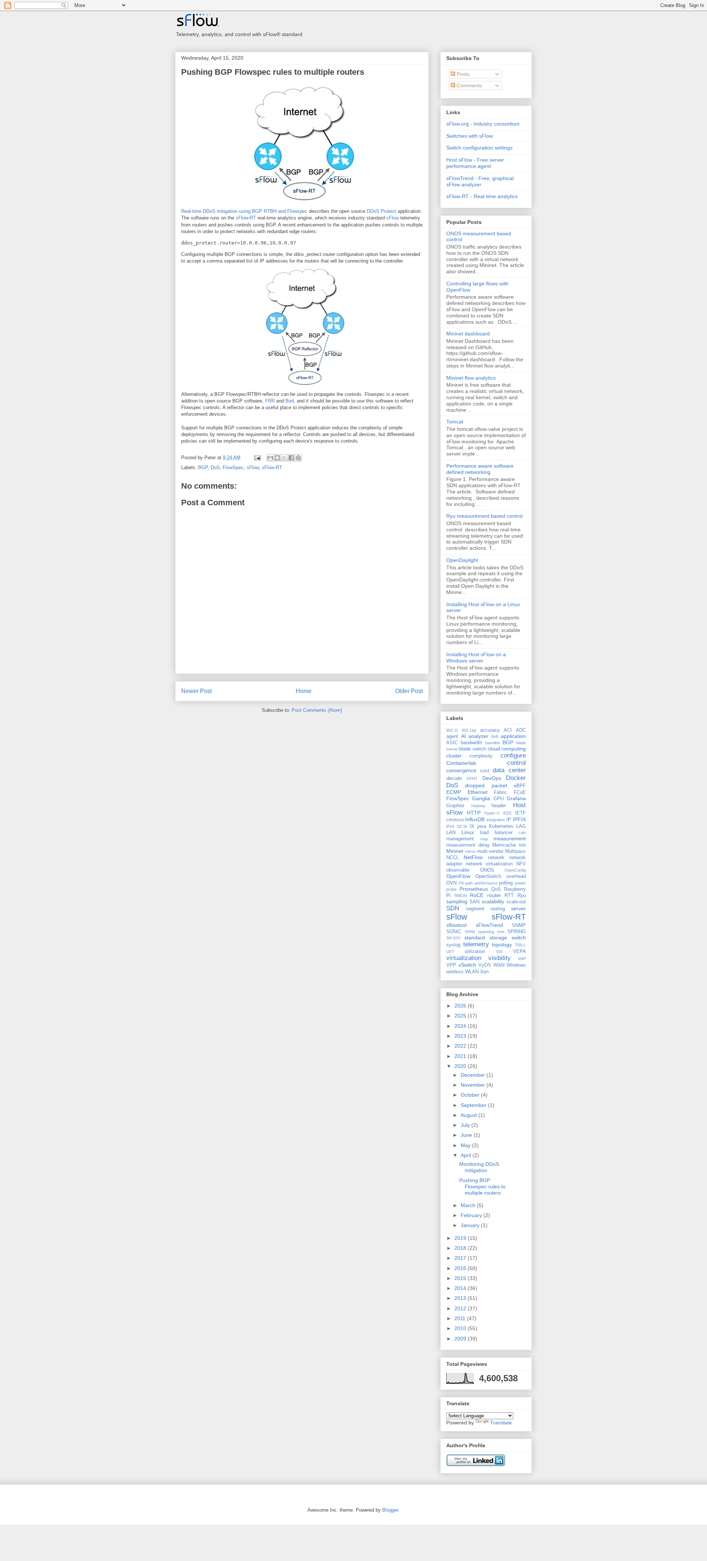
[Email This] (270, 457)
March (469, 1205)
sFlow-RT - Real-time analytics (482, 196)
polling (506, 883)
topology (502, 945)
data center (509, 770)
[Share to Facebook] (291, 457)
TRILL (520, 945)
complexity (481, 756)
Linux (467, 832)
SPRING (516, 931)
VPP (451, 965)
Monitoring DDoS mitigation (479, 1167)
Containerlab (461, 763)
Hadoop (478, 806)
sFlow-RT (246, 218)
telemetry (476, 944)
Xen (484, 971)
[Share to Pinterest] (298, 457)
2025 (461, 1016)
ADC (521, 730)
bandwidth (471, 742)
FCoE (520, 792)
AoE (495, 736)
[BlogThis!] (277, 457)
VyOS (484, 965)
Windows (516, 965)
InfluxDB (475, 819)
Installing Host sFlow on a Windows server (476, 657)
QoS (496, 889)
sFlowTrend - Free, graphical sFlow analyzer (480, 181)
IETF (520, 813)
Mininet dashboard (468, 334)
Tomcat (454, 422)
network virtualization (489, 863)
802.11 (452, 730)
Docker (516, 777)
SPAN (470, 931)
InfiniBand (455, 820)
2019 (461, 1238)
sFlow (392, 218)
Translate (501, 1422)
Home (304, 691)
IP (508, 819)
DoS (215, 467)
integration (495, 820)
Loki (522, 832)
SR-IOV (453, 938)
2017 (461, 1258)
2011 (460, 1318)
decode (454, 778)
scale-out (516, 901)
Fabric (500, 792)
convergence (461, 770)
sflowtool (456, 925)
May (466, 1145)
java (481, 826)
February (472, 1215)
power (520, 883)
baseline (492, 743)
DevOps (491, 778)
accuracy (490, 730)
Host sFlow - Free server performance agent (475, 163)
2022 (461, 1046)
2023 (461, 1036)
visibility (499, 957)
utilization (475, 951)
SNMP (519, 925)
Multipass (515, 851)
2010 (461, 1328)
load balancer (496, 832)
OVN (451, 883)
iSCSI (462, 826)
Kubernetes (501, 826)
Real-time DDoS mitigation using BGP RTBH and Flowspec (244, 211)
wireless (455, 971)
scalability (493, 901)
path (469, 883)
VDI (499, 951)
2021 (461, 1056)
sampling (456, 901)
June (467, 1135)
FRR (270, 401)
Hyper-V (491, 813)
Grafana (516, 798)
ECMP (453, 792)
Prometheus (474, 889)
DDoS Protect (381, 211)
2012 (461, 1308)
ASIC (452, 742)
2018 (461, 1248)
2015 (461, 1278)
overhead (516, 876)
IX (471, 826)
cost (484, 770)
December (473, 1075)
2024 (461, 1026)
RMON (460, 895)
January (471, 1225)
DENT (472, 778)
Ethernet (478, 792)
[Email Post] (257, 457)
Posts (462, 74)
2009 (461, 1339)
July (466, 1125)
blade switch (472, 749)
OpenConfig (515, 870)
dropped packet (486, 785)
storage (498, 938)
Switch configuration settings (479, 148)
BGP (203, 467)
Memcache (504, 845)
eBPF (520, 785)
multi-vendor (490, 851)
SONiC (453, 931)
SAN (474, 901)
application (513, 736)
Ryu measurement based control (484, 516)
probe (451, 889)
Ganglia (481, 798)
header (499, 805)
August (469, 1115)
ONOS (487, 870)
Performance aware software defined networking (480, 469)
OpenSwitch (488, 876)
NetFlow (473, 857)
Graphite (455, 805)
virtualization (463, 957)
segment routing (485, 908)
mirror (470, 851)
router (494, 895)
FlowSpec (233, 467)
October (471, 1095)
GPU (498, 798)
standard (474, 938)
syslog (453, 945)
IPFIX (519, 819)
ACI (508, 730)
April (466, 1155)
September (474, 1105)
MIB (522, 845)
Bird (289, 401)
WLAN (472, 971)
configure (513, 755)
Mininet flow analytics (471, 378)
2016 (461, 1268)
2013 (461, 1298)
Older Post (409, 691)
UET (450, 951)
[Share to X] (284, 457)
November (473, 1085)
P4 (461, 883)
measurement (509, 838)
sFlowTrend (489, 925)
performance (486, 883)
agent (452, 736)
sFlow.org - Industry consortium (483, 124)
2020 (461, 1066)
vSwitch (467, 965)
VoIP (522, 958)
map (484, 839)
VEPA (519, 951)
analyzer (478, 736)
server (518, 908)
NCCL (452, 857)
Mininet (454, 851)
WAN (498, 965)
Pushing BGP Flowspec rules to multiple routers (272, 72)
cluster (454, 756)
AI (463, 736)
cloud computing (507, 749)
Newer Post (196, 691)
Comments (468, 85)
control (516, 762)
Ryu (521, 895)
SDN (452, 908)
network (496, 857)
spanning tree (491, 931)
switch (518, 938)
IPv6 (450, 826)
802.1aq (469, 730)
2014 (461, 1288)
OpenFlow (458, 876)
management (460, 838)
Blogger (390, 1510)
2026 (461, 1006)
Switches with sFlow (469, 136)
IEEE (507, 813)
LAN (450, 832)
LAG (521, 826)
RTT (509, 895)
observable (457, 870)
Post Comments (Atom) (317, 710)
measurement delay (468, 845)
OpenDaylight (462, 560)
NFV (521, 863)
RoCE (476, 895)
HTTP (474, 813)
